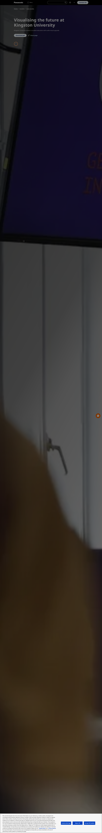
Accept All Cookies (89, 823)
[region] (51, 823)
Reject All (77, 823)
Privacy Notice (52, 828)
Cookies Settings (66, 823)
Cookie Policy (42, 828)
